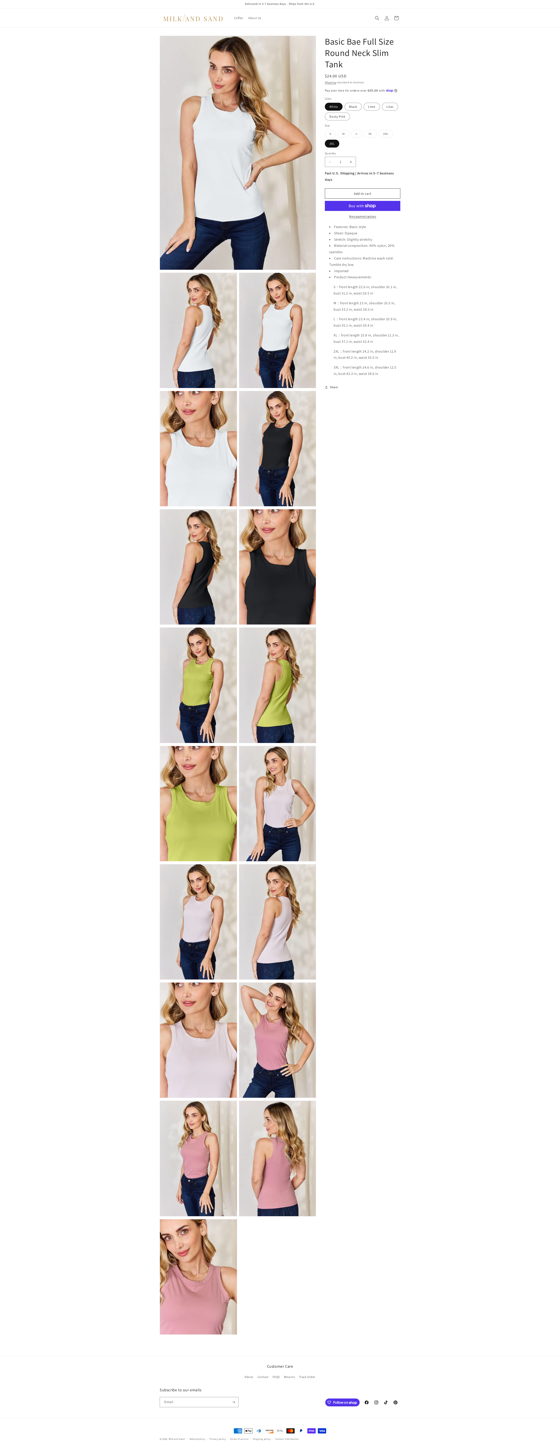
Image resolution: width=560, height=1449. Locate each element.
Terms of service (239, 1438)
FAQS (276, 1377)
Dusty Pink (337, 116)
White (333, 107)
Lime (371, 107)
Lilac (390, 107)
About (249, 1377)
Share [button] (334, 387)
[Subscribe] (233, 1402)
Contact (263, 1377)
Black (353, 107)
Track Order (307, 1377)
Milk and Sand (177, 1438)
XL (373, 135)
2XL (388, 135)
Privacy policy (218, 1438)
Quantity (330, 153)
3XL (332, 144)
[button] (377, 18)
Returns (289, 1377)
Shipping (330, 82)
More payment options (362, 216)
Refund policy (197, 1438)
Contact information (287, 1438)
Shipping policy (262, 1438)
